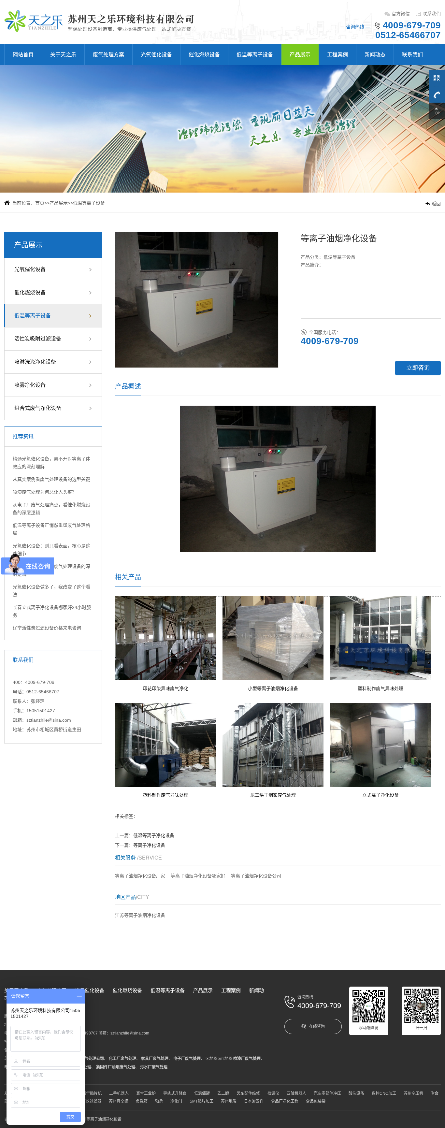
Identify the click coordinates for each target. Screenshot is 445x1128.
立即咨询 (418, 368)
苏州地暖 (229, 1101)
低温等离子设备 (255, 54)
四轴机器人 (296, 1093)
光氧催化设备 (156, 54)
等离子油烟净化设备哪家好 (198, 875)
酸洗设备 (356, 1093)
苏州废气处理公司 (88, 1058)
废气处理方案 (108, 54)
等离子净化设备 (149, 845)
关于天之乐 (63, 54)
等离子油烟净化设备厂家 (140, 875)
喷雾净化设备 (30, 385)
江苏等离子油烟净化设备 (140, 915)
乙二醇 (223, 1093)
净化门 (176, 1101)
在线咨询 (317, 1026)
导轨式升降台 (175, 1093)
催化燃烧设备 (204, 54)
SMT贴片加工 (201, 1101)
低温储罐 (202, 1093)
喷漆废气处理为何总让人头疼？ (45, 492)
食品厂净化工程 (284, 1101)
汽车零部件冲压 (327, 1093)
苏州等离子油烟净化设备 (100, 1119)
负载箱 (142, 1101)
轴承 (159, 1101)
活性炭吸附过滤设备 (37, 338)
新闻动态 (375, 54)
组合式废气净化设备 (37, 408)
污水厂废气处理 (153, 1067)
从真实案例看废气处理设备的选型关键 (51, 479)
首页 (39, 203)
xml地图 (225, 1058)
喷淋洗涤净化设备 (35, 362)
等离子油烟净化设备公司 (256, 875)
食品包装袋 (315, 1101)
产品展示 (300, 54)
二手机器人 (119, 1093)
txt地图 (211, 1058)
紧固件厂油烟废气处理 (115, 1067)
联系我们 (432, 13)
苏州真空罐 (118, 1101)
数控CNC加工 (384, 1093)
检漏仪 (273, 1093)
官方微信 (401, 13)
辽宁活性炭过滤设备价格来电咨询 (47, 627)
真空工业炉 (146, 1093)
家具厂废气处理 (154, 1058)
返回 (436, 203)
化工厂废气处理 (122, 1058)
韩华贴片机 (92, 1093)
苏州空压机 (413, 1093)
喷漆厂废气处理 (247, 1058)
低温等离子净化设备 (153, 835)
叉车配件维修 (248, 1093)
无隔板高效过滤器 (85, 1101)
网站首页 (23, 54)
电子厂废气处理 (187, 1058)
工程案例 (337, 54)
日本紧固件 (254, 1101)
